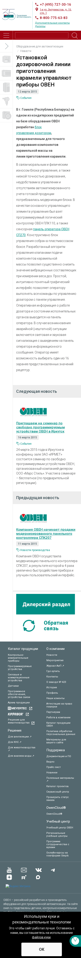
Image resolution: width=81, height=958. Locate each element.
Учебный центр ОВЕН (59, 827)
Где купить (53, 671)
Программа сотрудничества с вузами (57, 844)
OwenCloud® (56, 808)
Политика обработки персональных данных (60, 733)
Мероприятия (54, 660)
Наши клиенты (55, 698)
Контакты (52, 676)
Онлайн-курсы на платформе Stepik (57, 854)
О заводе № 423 (56, 682)
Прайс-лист (53, 767)
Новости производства (35, 550)
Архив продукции (19, 702)
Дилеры (40, 26)
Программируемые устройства (20, 668)
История (51, 687)
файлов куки (41, 937)
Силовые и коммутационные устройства (18, 677)
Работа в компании (58, 717)
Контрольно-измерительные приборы (18, 657)
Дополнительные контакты (52, 22)
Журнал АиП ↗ (55, 665)
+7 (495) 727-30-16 (55, 4)
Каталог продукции (23, 649)
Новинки (51, 772)
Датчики (13, 685)
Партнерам (53, 712)
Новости (51, 654)
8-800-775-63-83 (54, 18)
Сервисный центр (57, 791)
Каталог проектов (57, 786)
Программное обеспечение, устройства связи (19, 694)
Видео (50, 761)
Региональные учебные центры (57, 834)
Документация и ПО (58, 756)
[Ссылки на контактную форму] (75, 941)
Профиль (52, 692)
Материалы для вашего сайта (56, 741)
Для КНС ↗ (14, 742)
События (26, 98)
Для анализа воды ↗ (21, 755)
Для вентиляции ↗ (20, 736)
